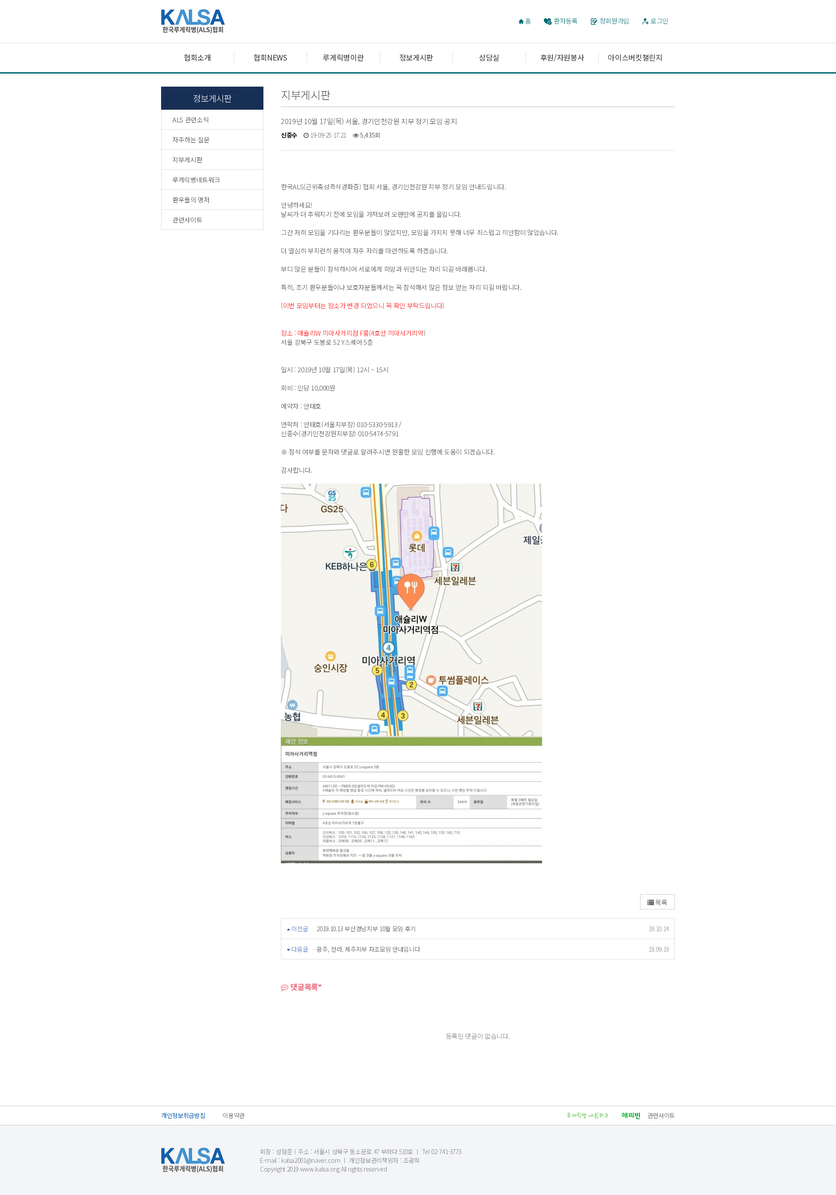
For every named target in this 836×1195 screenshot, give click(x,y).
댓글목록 (303, 986)
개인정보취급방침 (183, 1115)
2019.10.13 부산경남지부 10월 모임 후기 (366, 928)
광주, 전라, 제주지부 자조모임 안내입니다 (368, 949)
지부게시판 (187, 159)
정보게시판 (416, 57)
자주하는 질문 (191, 139)
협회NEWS (270, 57)
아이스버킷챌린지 (635, 57)
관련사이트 (187, 219)
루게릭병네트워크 (196, 179)
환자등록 (566, 20)
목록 (660, 902)
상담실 (489, 57)
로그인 (659, 20)
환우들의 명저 (191, 199)
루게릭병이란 (343, 57)
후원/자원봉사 (562, 57)
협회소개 (197, 57)
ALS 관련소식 (190, 119)
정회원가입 (614, 20)
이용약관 (233, 1115)
